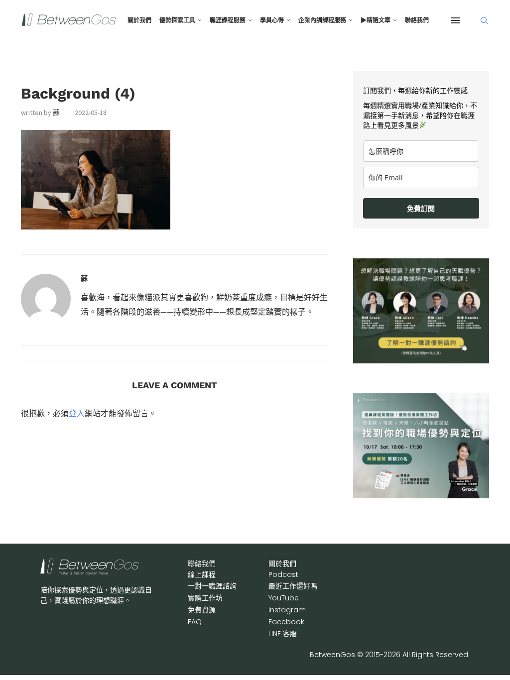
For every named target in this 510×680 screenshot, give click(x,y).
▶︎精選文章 (375, 20)
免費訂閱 (421, 208)
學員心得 (272, 20)
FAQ (195, 622)
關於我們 (139, 20)
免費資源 (202, 610)
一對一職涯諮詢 (212, 586)
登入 (77, 413)
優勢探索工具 (177, 20)
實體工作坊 (205, 598)
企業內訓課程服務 (322, 20)
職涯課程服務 (228, 20)
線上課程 (202, 574)
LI (282, 634)
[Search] (484, 20)
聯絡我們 (417, 20)
